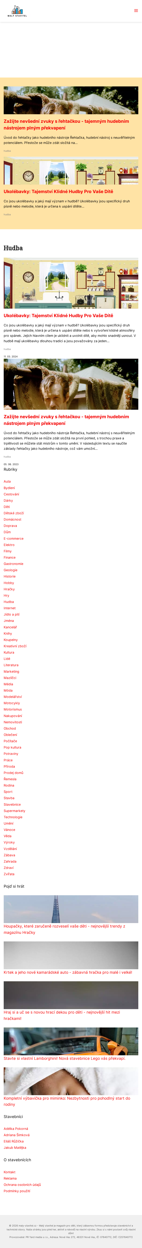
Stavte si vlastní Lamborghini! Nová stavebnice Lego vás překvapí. (65, 1058)
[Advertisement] (71, 50)
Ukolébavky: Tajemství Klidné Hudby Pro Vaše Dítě (58, 191)
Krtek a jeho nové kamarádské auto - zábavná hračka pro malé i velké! (68, 972)
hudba (7, 150)
